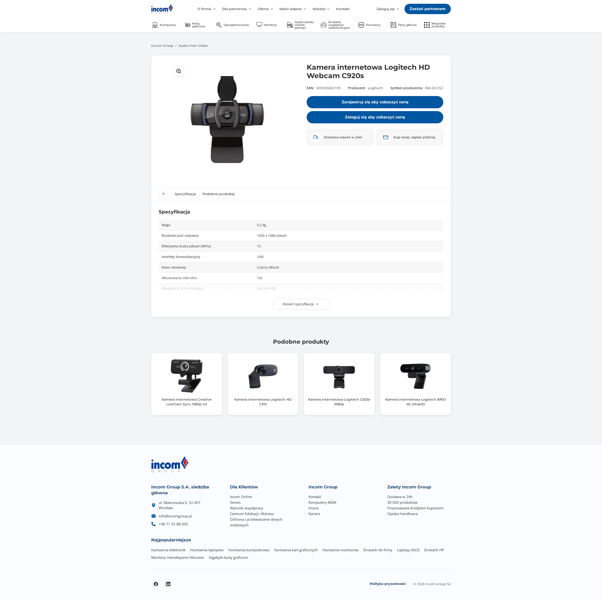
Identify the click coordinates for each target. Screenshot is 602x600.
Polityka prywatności (388, 584)
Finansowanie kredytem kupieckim (415, 508)
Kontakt (343, 9)
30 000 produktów (402, 502)
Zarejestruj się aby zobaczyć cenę (375, 102)
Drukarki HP (434, 550)
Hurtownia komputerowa (248, 550)
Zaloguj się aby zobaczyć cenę (375, 117)
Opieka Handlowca (402, 513)
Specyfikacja (185, 194)
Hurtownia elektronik (168, 550)
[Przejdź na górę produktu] (163, 194)
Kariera (314, 513)
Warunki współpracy (246, 508)
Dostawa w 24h (399, 496)
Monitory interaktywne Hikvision (177, 557)
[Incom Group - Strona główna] (162, 9)
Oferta (263, 9)
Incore (314, 508)
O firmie (204, 9)
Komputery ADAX (323, 502)
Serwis (235, 502)
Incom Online (241, 496)
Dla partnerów (234, 9)
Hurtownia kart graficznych (296, 550)
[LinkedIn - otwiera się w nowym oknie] (168, 584)
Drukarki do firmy (377, 550)
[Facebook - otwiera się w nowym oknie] (156, 584)
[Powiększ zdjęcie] (179, 71)
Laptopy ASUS (408, 550)
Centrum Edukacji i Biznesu (252, 513)
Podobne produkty (218, 194)
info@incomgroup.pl (175, 516)
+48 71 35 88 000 (173, 524)
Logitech (375, 88)
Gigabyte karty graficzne (228, 557)
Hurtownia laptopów (207, 550)
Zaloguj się (385, 9)
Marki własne (290, 9)
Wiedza (319, 9)
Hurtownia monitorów (340, 550)
